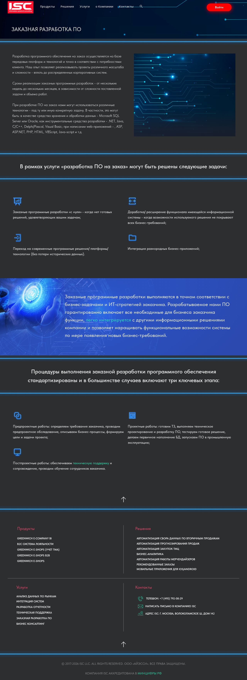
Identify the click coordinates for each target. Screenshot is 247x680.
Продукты (47, 6)
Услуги (85, 6)
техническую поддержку (91, 463)
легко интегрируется (108, 320)
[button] (219, 7)
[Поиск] (141, 7)
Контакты (126, 6)
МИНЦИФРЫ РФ (150, 673)
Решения (67, 6)
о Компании (104, 6)
